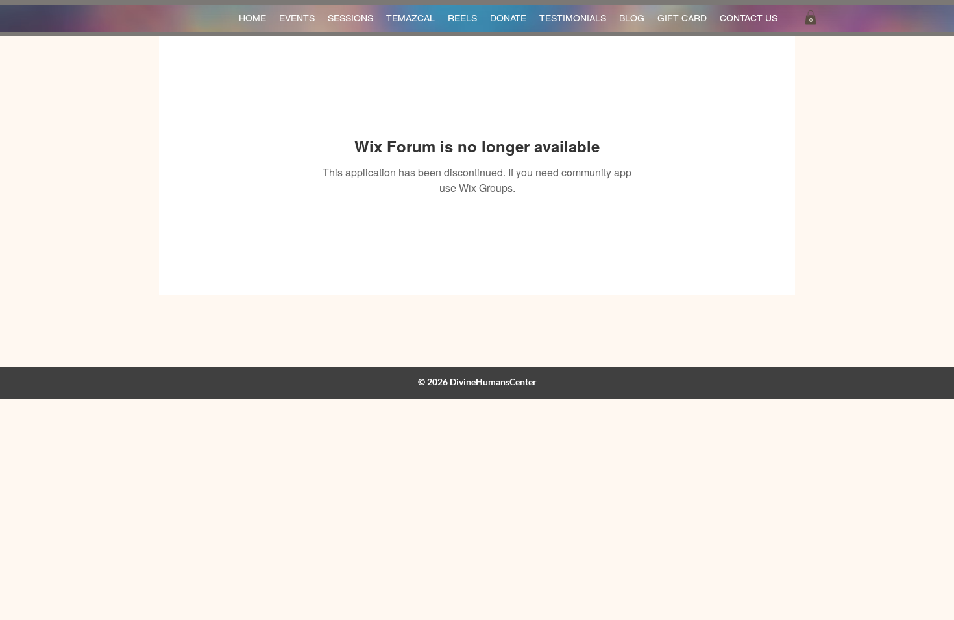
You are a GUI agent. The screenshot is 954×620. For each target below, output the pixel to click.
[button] (810, 17)
